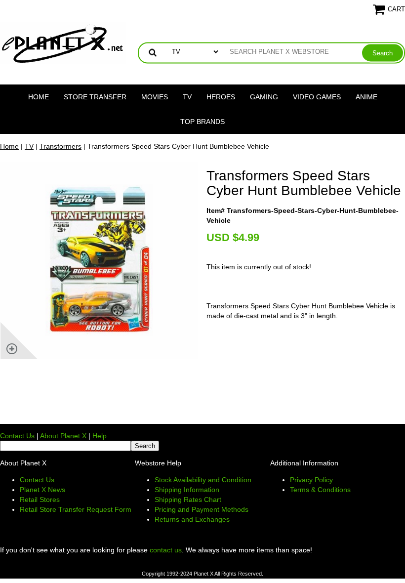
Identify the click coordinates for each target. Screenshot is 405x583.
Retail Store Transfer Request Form (75, 509)
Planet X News (42, 490)
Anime (366, 97)
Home (38, 97)
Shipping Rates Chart (188, 499)
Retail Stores (40, 499)
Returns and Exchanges (192, 519)
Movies (154, 97)
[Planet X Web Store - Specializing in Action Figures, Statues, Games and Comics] (63, 42)
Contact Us (17, 436)
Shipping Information (187, 490)
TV (187, 97)
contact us (166, 550)
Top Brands (202, 121)
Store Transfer (95, 97)
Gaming (264, 97)
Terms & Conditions (320, 490)
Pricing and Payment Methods (201, 509)
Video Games (317, 97)
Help (99, 436)
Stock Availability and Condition (203, 480)
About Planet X (63, 436)
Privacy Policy (311, 480)
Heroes (220, 97)
